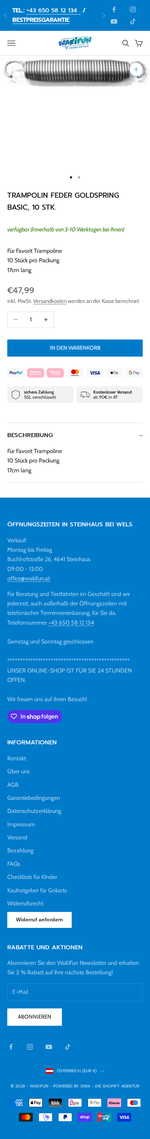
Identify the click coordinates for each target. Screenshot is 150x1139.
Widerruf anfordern (39, 919)
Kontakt (16, 758)
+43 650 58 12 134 (71, 622)
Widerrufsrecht (25, 903)
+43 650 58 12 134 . (53, 10)
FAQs (13, 863)
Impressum (21, 824)
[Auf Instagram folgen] (133, 9)
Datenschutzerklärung (34, 810)
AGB (13, 784)
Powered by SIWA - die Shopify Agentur (96, 1086)
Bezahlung (20, 850)
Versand (17, 837)
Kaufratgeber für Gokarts (37, 890)
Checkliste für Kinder (32, 876)
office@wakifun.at (28, 578)
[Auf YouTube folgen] (114, 21)
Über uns (18, 771)
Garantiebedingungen (33, 797)
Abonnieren (34, 1016)
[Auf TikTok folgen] (133, 21)
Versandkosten (50, 301)
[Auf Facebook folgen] (114, 9)
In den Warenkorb (75, 348)
